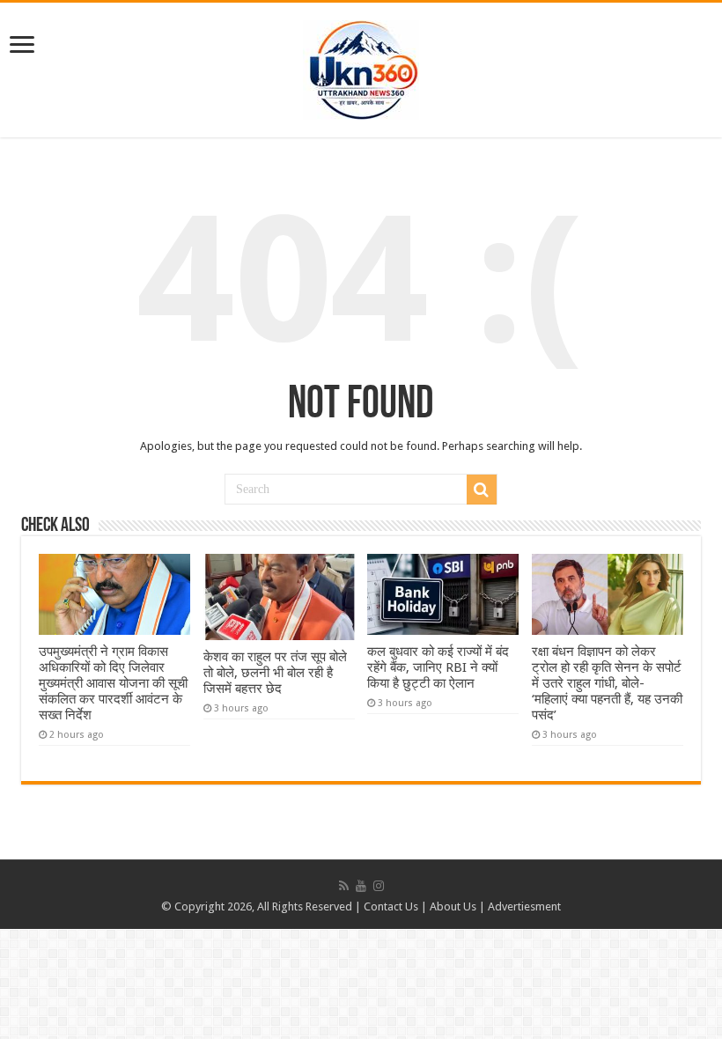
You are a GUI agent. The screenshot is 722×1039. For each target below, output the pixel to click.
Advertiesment (524, 906)
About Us (453, 906)
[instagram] (379, 885)
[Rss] (343, 885)
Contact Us (391, 906)
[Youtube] (361, 885)
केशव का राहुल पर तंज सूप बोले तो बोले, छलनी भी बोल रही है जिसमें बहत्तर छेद (275, 672)
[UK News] (361, 67)
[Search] (482, 490)
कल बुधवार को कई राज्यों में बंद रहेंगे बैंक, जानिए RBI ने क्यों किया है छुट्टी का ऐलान (438, 667)
